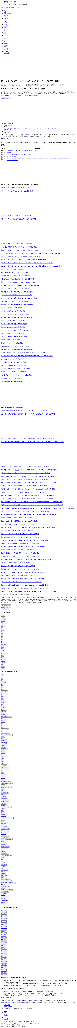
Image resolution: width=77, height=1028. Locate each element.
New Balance (4, 900)
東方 (2, 772)
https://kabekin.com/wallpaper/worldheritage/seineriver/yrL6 (16, 1002)
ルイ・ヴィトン (4, 875)
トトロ (2, 857)
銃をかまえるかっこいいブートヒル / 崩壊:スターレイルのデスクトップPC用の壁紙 (27, 495)
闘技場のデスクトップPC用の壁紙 (12, 343)
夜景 (5, 34)
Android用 (6, 53)
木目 (2, 761)
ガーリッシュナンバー (6, 881)
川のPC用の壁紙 (8, 128)
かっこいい (7, 48)
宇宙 (5, 32)
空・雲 (2, 630)
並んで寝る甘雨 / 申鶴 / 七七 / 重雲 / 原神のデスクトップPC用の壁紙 (22, 579)
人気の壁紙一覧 (4, 609)
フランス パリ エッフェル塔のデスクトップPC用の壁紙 (18, 219)
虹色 (2, 790)
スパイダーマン (4, 799)
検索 (5, 12)
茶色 (2, 727)
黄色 (2, 696)
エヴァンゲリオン (5, 733)
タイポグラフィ (4, 826)
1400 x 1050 (27, 150)
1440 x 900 (25, 154)
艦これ (2, 789)
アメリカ (3, 722)
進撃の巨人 (3, 740)
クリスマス (3, 796)
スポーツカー (4, 691)
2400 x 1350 (4, 966)
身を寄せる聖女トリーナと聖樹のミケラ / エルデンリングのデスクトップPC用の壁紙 (28, 489)
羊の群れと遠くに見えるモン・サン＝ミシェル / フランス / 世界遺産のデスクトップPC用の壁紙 (31, 266)
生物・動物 (3, 644)
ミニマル (3, 745)
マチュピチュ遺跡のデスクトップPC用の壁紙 (15, 368)
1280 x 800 (20, 154)
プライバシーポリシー (12, 1023)
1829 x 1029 (60, 158)
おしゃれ (6, 49)
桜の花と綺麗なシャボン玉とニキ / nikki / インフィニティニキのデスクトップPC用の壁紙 (29, 476)
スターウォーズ (4, 767)
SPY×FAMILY (4, 893)
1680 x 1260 (4, 920)
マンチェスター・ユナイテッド (8, 882)
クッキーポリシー (24, 1023)
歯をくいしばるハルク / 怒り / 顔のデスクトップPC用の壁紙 (20, 534)
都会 (2, 705)
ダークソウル (4, 774)
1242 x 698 (25, 158)
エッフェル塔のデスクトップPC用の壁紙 (14, 324)
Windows (3, 805)
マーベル (3, 776)
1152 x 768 (9, 160)
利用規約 (36, 1000)
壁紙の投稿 (37, 1023)
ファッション (4, 823)
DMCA (31, 1023)
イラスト (6, 24)
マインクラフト (4, 792)
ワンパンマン (4, 798)
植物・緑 (3, 626)
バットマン (3, 765)
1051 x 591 (20, 158)
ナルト (2, 736)
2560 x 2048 (4, 929)
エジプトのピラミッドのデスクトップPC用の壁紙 (17, 292)
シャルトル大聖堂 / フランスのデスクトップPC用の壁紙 (19, 247)
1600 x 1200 (4, 918)
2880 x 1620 (4, 969)
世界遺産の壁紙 (8, 125)
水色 (2, 698)
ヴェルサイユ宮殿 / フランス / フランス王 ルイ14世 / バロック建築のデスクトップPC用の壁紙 (31, 253)
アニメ (5, 21)
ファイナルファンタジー (6, 734)
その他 (2, 668)
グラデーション (4, 769)
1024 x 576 (14, 158)
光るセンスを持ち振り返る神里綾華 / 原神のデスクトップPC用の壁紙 (23, 547)
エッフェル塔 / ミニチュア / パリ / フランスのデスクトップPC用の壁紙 (23, 260)
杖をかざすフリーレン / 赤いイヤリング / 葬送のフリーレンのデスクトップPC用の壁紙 (28, 591)
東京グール (3, 794)
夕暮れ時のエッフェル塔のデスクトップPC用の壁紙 (17, 279)
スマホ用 (6, 18)
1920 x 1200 (4, 939)
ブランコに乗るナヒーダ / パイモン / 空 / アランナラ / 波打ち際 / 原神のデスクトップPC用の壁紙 (31, 502)
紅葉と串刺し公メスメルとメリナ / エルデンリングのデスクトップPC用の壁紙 (26, 559)
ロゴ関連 (3, 714)
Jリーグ (3, 830)
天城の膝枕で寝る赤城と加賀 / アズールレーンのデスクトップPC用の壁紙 (24, 585)
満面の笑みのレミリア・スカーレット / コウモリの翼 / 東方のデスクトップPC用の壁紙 (28, 482)
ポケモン (3, 808)
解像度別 (6, 15)
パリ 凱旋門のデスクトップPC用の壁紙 (13, 362)
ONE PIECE (4, 711)
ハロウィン (3, 834)
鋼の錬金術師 (4, 844)
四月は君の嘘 (4, 864)
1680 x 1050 (32, 154)
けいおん (3, 866)
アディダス (3, 871)
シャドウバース (4, 853)
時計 (2, 877)
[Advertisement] (38, 65)
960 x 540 (9, 158)
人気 (5, 16)
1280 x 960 (20, 150)
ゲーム (5, 22)
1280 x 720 (31, 158)
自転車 (2, 841)
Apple (2, 758)
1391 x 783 (43, 158)
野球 (2, 655)
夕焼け (2, 709)
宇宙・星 (3, 621)
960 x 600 (9, 154)
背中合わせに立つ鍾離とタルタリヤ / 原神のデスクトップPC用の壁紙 (23, 572)
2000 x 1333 (4, 974)
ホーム (5, 10)
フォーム (42, 136)
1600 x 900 (54, 158)
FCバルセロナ (4, 848)
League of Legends (5, 835)
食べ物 (2, 751)
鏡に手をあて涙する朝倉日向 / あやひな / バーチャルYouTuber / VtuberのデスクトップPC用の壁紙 (32, 442)
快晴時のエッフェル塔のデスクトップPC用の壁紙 (17, 304)
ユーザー (27, 134)
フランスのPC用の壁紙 (35, 128)
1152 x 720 (14, 154)
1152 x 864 (15, 150)
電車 (5, 38)
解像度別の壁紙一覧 (5, 607)
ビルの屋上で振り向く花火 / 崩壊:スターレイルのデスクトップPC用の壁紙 (24, 540)
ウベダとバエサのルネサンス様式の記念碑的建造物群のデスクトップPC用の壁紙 (27, 356)
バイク (2, 652)
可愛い (2, 685)
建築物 (2, 666)
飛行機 (2, 650)
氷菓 (2, 868)
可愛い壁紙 (3, 803)
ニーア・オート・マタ (6, 855)
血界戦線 (3, 895)
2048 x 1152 (3, 964)
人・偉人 (3, 778)
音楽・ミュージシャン (6, 716)
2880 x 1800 (4, 942)
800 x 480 (9, 156)
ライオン (3, 779)
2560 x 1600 (4, 940)
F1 (1, 819)
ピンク (2, 689)
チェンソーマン (4, 870)
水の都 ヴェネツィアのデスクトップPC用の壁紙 (16, 375)
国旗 (2, 763)
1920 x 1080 (67, 158)
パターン (6, 26)
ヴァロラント (4, 742)
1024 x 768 (9, 150)
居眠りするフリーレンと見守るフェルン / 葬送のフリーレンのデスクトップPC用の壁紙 (29, 470)
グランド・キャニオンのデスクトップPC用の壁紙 (17, 317)
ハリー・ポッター (5, 846)
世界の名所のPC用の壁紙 (20, 128)
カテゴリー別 (7, 13)
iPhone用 (6, 51)
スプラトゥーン (4, 837)
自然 (5, 27)
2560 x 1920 (4, 924)
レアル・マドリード (5, 879)
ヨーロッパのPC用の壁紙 (49, 128)
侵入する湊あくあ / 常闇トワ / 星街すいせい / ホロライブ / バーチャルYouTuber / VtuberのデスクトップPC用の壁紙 (37, 508)
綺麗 (5, 46)
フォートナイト (4, 891)
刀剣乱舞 (3, 851)
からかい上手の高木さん (6, 889)
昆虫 (2, 642)
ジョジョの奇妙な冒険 (6, 807)
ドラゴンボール (4, 729)
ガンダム (3, 842)
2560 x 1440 (4, 967)
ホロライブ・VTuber (5, 886)
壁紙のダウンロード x (6, 98)
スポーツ (3, 659)
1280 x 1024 (10, 152)
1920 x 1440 (4, 921)
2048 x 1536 (4, 923)
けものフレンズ (4, 896)
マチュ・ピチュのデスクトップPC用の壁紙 (14, 330)
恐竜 (2, 810)
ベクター (3, 747)
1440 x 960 (15, 160)
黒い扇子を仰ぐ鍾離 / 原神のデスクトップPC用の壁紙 (18, 566)
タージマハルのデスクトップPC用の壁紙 (14, 336)
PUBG (2, 884)
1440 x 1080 (33, 150)
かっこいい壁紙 (4, 801)
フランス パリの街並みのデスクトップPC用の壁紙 (17, 191)
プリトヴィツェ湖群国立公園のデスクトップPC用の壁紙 (19, 298)
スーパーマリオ (4, 832)
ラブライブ (3, 816)
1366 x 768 (37, 158)
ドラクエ (3, 888)
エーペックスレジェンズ (6, 839)
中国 (2, 812)
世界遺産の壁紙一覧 (5, 605)
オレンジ (3, 702)
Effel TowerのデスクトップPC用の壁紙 (13, 311)
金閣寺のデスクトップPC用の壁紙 (12, 381)
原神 (2, 859)
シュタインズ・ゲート (6, 787)
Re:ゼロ (3, 862)
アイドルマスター (5, 828)
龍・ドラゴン (4, 749)
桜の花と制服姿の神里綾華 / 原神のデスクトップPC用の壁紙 (20, 553)
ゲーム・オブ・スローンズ (7, 817)
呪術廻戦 (3, 903)
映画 (2, 664)
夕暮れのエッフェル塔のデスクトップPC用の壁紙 (17, 349)
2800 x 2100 (4, 926)
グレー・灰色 (4, 743)
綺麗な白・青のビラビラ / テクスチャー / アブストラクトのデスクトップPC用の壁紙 (28, 527)
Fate (2, 756)
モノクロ (3, 753)
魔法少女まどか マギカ (6, 781)
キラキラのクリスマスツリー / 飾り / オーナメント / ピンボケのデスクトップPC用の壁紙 (29, 515)
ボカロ (2, 707)
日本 (2, 704)
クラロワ (3, 902)
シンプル (6, 45)
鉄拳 (2, 825)
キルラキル (3, 898)
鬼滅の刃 (3, 814)
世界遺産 (6, 43)
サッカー (3, 657)
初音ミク (3, 713)
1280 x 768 (14, 156)
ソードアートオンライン (6, 783)
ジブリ (2, 785)
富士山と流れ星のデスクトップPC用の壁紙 (14, 272)
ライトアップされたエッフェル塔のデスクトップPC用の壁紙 (20, 285)
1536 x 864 (48, 158)
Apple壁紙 (3, 873)
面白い (2, 821)
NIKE (2, 850)
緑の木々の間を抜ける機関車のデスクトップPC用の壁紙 (19, 521)
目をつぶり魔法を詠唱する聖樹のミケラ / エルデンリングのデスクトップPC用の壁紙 (28, 414)
